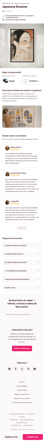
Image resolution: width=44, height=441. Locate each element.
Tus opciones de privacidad (22, 402)
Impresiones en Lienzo (22, 398)
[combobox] (12, 81)
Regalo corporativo (22, 394)
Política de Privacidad (17, 414)
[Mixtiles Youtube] (34, 369)
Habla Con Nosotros (22, 348)
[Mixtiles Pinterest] (28, 369)
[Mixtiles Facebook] (15, 369)
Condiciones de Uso (27, 419)
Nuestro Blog (22, 390)
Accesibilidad (28, 425)
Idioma (22, 382)
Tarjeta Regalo (22, 386)
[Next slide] (41, 46)
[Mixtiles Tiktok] (22, 369)
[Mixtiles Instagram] (9, 369)
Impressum (14, 419)
